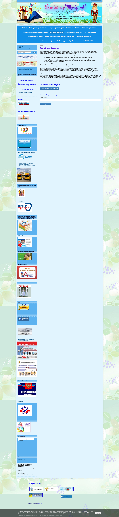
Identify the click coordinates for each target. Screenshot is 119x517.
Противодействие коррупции (58, 41)
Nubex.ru (40, 503)
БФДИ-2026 (89, 41)
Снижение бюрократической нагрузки (37, 41)
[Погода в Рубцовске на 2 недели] (30, 440)
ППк (85, 32)
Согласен (98, 513)
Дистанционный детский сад (73, 32)
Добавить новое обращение (49, 88)
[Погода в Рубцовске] (26, 439)
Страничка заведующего (89, 28)
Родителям (69, 28)
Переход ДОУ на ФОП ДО (83, 36)
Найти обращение (45, 104)
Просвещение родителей (76, 41)
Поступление (92, 32)
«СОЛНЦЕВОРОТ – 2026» (35, 36)
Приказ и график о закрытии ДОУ (27, 92)
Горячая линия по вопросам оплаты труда (35, 32)
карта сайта (25, 1)
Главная (24, 28)
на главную (19, 1)
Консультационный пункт (56, 28)
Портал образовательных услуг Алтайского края (59, 36)
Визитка (77, 28)
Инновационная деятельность (38, 28)
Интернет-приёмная (56, 32)
